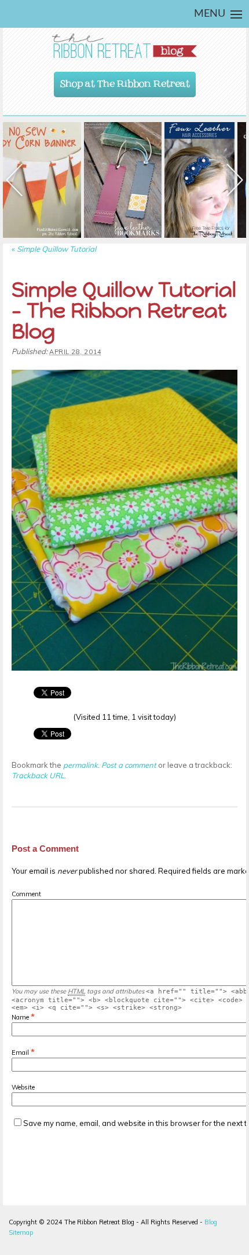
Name (20, 1017)
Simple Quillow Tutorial (54, 248)
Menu (209, 14)
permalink (80, 765)
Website (23, 1087)
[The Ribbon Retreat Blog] (124, 46)
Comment (26, 894)
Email (20, 1052)
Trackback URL (38, 775)
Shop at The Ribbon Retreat (125, 81)
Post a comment (128, 765)
